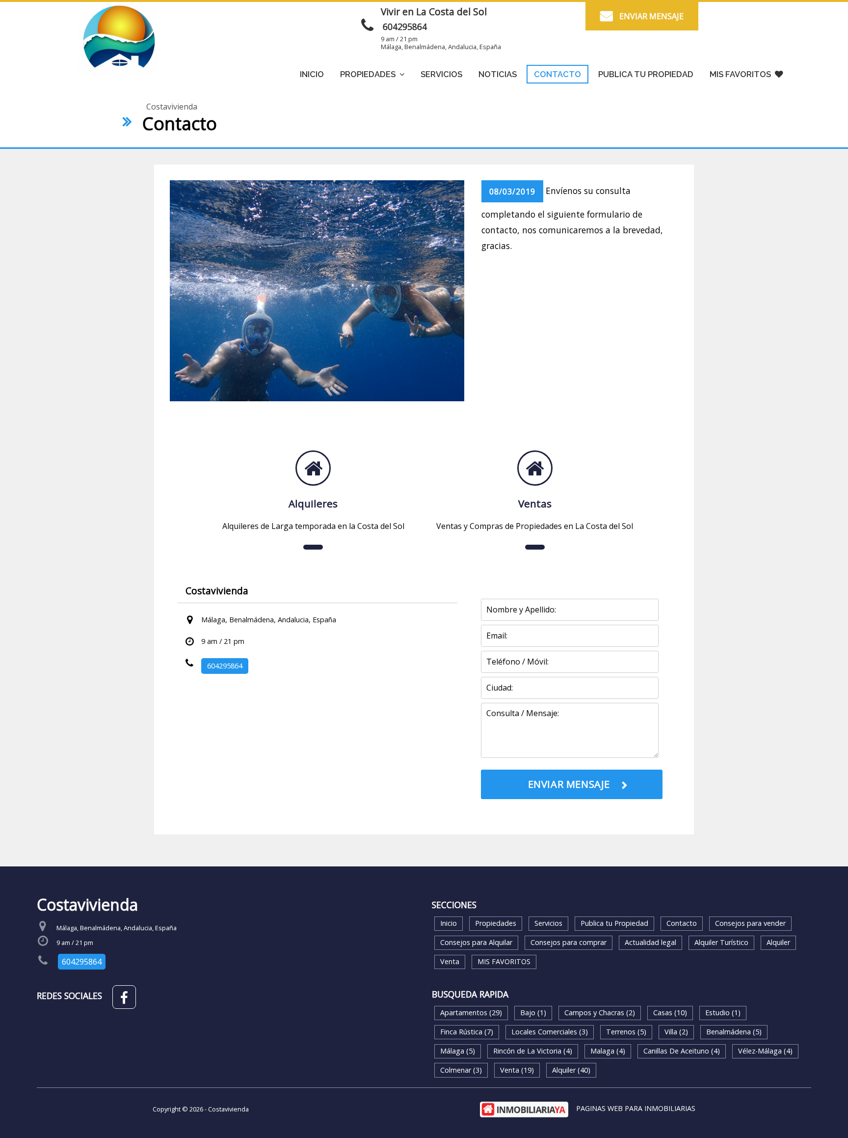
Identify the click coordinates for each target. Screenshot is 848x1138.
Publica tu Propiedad (645, 74)
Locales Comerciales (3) (549, 1031)
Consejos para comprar (568, 942)
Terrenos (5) (626, 1031)
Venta (449, 961)
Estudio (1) (723, 1012)
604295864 (405, 26)
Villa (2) (676, 1031)
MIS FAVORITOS (740, 74)
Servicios (441, 74)
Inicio (312, 74)
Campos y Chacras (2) (599, 1012)
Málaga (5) (457, 1050)
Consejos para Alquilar (476, 942)
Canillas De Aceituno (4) (681, 1050)
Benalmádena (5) (734, 1031)
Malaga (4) (607, 1050)
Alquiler (778, 942)
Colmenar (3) (461, 1070)
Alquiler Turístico (721, 942)
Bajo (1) (533, 1012)
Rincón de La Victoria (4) (532, 1050)
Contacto (557, 74)
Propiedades (495, 923)
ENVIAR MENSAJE (651, 16)
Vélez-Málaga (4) (765, 1050)
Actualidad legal (650, 942)
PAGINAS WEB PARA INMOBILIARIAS (635, 1108)
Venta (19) (517, 1070)
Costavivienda (171, 106)
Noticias (497, 74)
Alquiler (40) (571, 1070)
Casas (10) (670, 1012)
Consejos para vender (750, 923)
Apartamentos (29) (471, 1012)
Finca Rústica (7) (466, 1031)
